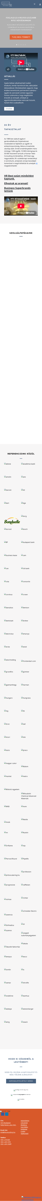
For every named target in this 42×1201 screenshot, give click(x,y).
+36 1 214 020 (5, 1140)
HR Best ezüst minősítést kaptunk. (19, 177)
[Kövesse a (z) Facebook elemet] (2, 1114)
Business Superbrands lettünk (17, 189)
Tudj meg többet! (21, 34)
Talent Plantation (21, 26)
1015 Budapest (5, 1123)
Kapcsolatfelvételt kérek (21, 1081)
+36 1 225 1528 (5, 1144)
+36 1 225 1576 (5, 1142)
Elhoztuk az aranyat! (16, 183)
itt (37, 163)
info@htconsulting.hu (7, 1132)
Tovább (9, 109)
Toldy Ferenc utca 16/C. (8, 1125)
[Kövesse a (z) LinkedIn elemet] (6, 1114)
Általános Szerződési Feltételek (24, 1127)
